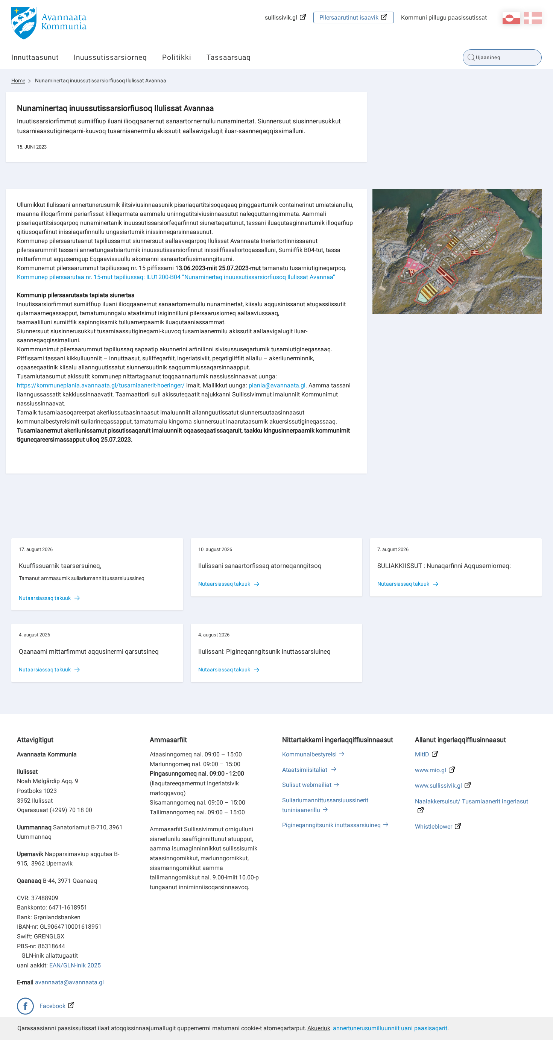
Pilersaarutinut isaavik (348, 17)
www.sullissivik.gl (438, 785)
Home (18, 80)
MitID (422, 754)
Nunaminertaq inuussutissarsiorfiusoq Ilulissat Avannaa (100, 80)
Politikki (176, 57)
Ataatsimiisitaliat (305, 769)
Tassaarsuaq (229, 57)
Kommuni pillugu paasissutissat (444, 17)
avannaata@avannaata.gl (69, 982)
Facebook (52, 1006)
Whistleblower (433, 826)
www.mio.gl (430, 770)
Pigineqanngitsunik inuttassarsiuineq (331, 825)
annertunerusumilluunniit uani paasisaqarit (390, 1028)
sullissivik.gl (281, 17)
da (533, 18)
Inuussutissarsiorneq (110, 57)
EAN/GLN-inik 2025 (75, 965)
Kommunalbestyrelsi (309, 754)
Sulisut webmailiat (306, 784)
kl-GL (511, 18)
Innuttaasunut (35, 57)
